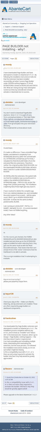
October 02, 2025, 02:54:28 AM (12, 372)
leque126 (9, 293)
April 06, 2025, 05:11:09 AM (11, 275)
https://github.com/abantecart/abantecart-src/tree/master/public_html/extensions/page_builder (20, 121)
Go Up (4, 403)
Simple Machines (26, 427)
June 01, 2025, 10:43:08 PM (11, 297)
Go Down (5, 58)
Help (11, 425)
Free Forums (12, 429)
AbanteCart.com (16, 413)
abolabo (9, 102)
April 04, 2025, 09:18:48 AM (11, 108)
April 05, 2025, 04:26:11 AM (11, 143)
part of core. (27, 115)
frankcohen (10, 318)
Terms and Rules (19, 425)
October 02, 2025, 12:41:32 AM (12, 322)
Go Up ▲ (28, 425)
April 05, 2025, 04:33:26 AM (11, 228)
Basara (8, 368)
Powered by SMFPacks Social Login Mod (27, 429)
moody (8, 64)
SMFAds (4, 429)
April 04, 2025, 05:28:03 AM (13, 68)
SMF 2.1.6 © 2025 (15, 427)
